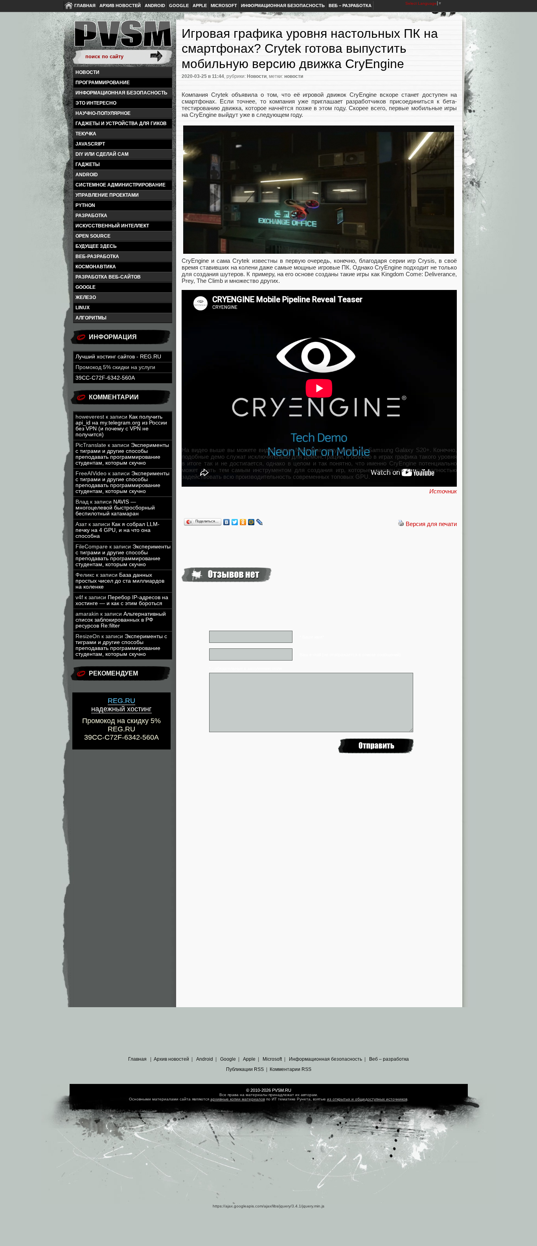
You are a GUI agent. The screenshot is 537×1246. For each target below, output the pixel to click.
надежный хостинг (121, 705)
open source (92, 236)
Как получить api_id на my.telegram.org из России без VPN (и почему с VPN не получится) (121, 425)
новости (293, 76)
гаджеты (87, 164)
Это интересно (95, 103)
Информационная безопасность (283, 5)
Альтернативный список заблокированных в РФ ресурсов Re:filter (120, 620)
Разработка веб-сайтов (108, 277)
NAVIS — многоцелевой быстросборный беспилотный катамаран (115, 508)
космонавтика (95, 267)
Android (155, 5)
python (85, 205)
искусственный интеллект (112, 226)
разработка (91, 215)
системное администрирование (120, 185)
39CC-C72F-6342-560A (105, 378)
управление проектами (107, 195)
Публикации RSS (245, 1069)
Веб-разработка (97, 256)
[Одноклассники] (243, 522)
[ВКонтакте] (227, 522)
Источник (443, 491)
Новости (87, 72)
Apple (200, 5)
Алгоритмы (91, 318)
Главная (85, 5)
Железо (85, 297)
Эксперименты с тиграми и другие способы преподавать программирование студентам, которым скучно (122, 454)
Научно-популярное (103, 113)
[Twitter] (235, 522)
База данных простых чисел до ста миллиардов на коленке (119, 581)
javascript (90, 144)
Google (179, 5)
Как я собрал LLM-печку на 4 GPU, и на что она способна (117, 530)
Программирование (102, 82)
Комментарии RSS (290, 1069)
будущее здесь (96, 246)
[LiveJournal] (260, 522)
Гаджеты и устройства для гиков (121, 123)
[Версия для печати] (401, 524)
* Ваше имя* (312, 637)
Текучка (85, 134)
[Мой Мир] (251, 522)
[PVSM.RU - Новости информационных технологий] (122, 37)
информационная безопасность (121, 93)
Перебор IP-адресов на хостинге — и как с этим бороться (121, 600)
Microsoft (224, 5)
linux (82, 307)
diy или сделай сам (102, 154)
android (86, 174)
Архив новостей (120, 5)
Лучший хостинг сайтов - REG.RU (118, 357)
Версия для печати (431, 524)
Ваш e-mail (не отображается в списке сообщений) (350, 654)
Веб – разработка (350, 5)
